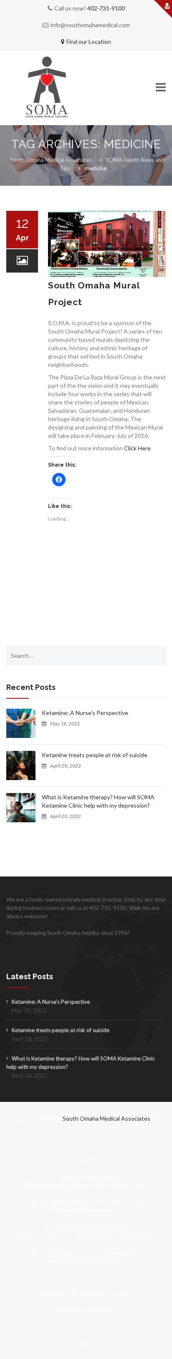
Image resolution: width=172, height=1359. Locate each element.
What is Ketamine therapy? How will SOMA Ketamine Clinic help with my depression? (98, 801)
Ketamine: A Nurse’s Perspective (85, 712)
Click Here (137, 448)
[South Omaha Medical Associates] (52, 88)
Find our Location (88, 41)
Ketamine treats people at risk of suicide (94, 754)
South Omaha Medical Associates (106, 1118)
